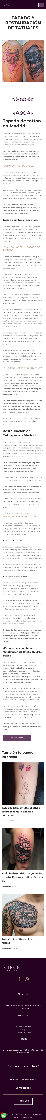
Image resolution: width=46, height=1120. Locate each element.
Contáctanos (17, 738)
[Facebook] (19, 979)
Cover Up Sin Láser (23, 1032)
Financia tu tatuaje (23, 1027)
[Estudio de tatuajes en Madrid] (6, 4)
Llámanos (23, 1101)
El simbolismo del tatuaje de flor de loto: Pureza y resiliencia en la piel (22, 877)
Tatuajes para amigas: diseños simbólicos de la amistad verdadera (21, 811)
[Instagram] (26, 979)
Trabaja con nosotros (23, 1079)
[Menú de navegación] (41, 5)
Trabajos (23, 1029)
